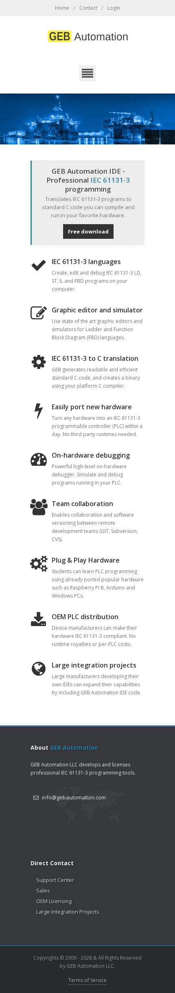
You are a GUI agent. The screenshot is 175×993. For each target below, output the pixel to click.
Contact (88, 7)
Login (113, 7)
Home (62, 7)
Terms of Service (87, 980)
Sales (43, 890)
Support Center (55, 880)
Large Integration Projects (67, 911)
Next (167, 137)
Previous (152, 137)
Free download (88, 231)
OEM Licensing (54, 901)
